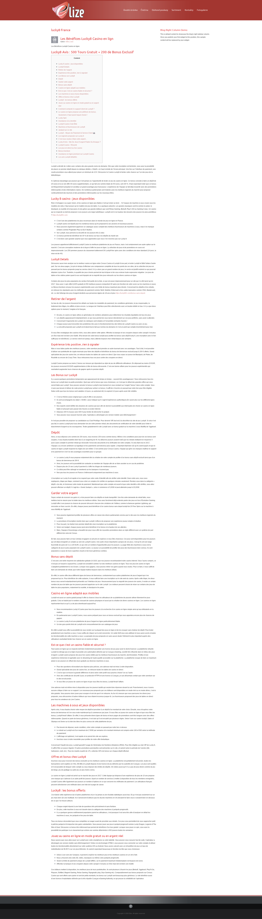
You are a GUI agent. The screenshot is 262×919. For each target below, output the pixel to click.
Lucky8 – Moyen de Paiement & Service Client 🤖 (76, 133)
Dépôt (60, 79)
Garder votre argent (65, 82)
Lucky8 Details (63, 67)
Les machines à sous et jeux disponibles (73, 94)
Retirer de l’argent (65, 70)
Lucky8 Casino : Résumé (67, 145)
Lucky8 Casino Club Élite (67, 124)
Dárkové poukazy (160, 10)
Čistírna (144, 10)
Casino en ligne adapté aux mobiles (71, 88)
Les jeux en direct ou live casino (70, 148)
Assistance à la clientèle (67, 121)
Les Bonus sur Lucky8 (66, 76)
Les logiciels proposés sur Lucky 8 (71, 136)
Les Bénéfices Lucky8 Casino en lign (86, 38)
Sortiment (176, 10)
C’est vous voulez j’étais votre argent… (72, 139)
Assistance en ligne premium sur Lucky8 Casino (76, 154)
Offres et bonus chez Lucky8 (68, 97)
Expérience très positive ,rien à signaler (73, 73)
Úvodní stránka (130, 10)
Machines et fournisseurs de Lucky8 (71, 127)
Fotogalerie (202, 10)
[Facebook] (131, 906)
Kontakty (189, 10)
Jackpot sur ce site (65, 130)
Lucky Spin (62, 118)
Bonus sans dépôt (65, 85)
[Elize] (68, 10)
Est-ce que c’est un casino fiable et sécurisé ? (75, 91)
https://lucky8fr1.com (60, 215)
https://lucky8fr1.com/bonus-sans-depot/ (130, 293)
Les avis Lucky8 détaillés (67, 157)
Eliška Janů (69, 41)
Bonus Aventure (64, 151)
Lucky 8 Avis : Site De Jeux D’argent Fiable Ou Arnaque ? (79, 142)
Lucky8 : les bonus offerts (67, 100)
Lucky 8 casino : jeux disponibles (70, 64)
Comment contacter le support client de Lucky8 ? (76, 109)
